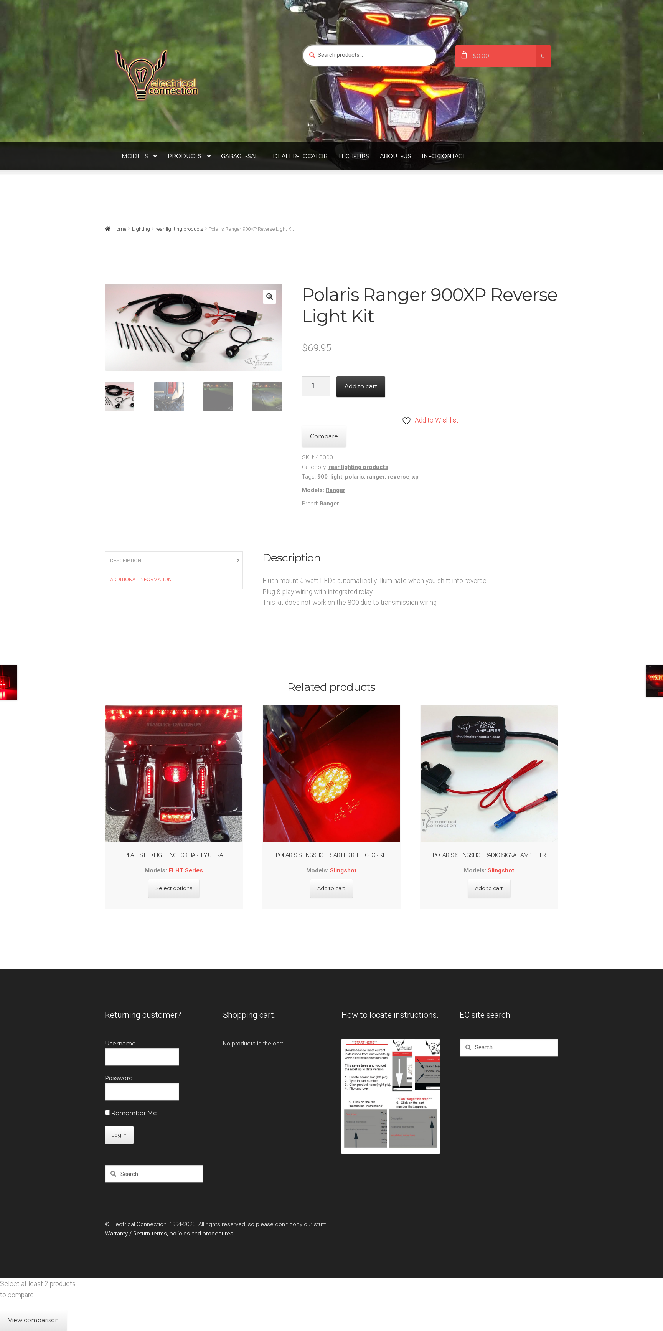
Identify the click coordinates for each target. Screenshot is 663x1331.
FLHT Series (185, 870)
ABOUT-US (395, 156)
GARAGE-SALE (241, 156)
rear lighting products (179, 229)
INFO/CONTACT (444, 156)
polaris (354, 476)
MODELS (135, 156)
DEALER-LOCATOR (300, 156)
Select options (173, 888)
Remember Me (133, 1112)
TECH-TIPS (353, 156)
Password (119, 1078)
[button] (269, 296)
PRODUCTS (184, 156)
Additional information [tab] (141, 579)
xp (415, 476)
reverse (398, 476)
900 (322, 476)
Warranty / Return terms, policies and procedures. (170, 1233)
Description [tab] (125, 560)
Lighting (141, 229)
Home (119, 229)
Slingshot (343, 870)
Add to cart (361, 386)
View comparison (33, 1320)
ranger (376, 476)
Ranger (335, 490)
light (336, 476)
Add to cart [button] (331, 888)
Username (120, 1043)
